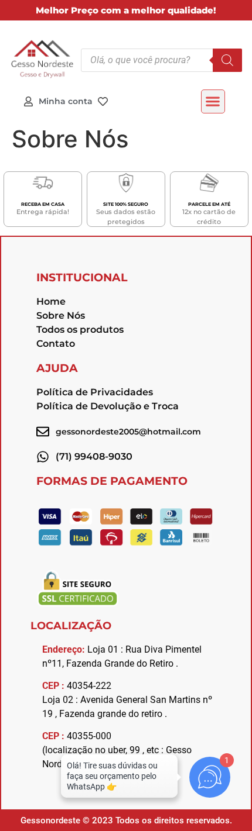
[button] (213, 101)
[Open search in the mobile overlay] (161, 60)
